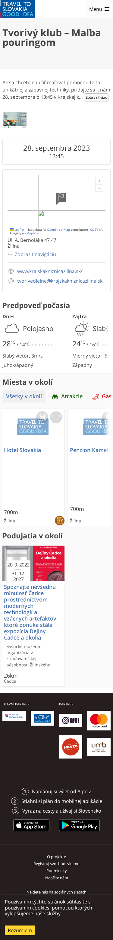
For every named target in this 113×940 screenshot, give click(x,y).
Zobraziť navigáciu (35, 254)
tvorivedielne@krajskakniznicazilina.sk (59, 281)
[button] (99, 180)
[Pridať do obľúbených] (56, 417)
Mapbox (32, 233)
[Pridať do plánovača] (42, 417)
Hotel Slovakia (22, 450)
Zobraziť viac (96, 97)
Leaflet (19, 230)
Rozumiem (20, 930)
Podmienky (56, 870)
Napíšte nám (56, 878)
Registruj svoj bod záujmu (56, 863)
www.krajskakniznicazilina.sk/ (50, 271)
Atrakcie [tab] (72, 396)
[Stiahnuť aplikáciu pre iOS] (31, 832)
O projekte (56, 856)
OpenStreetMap (58, 230)
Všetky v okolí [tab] (24, 396)
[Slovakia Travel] (17, 9)
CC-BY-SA (96, 230)
